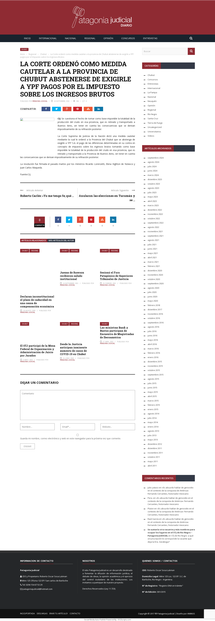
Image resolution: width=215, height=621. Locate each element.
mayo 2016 (153, 339)
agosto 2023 (153, 188)
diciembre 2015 (155, 361)
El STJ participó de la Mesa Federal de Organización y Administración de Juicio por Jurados (37, 350)
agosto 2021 (153, 240)
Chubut (24, 49)
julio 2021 (152, 244)
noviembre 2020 (155, 274)
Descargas (42, 613)
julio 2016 (152, 331)
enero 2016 (153, 357)
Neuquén (152, 101)
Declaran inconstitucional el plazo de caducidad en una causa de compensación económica (37, 301)
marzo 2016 (153, 348)
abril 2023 (152, 201)
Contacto (75, 613)
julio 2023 (152, 192)
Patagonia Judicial (39, 101)
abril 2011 (152, 465)
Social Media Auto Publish (95, 619)
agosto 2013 (153, 431)
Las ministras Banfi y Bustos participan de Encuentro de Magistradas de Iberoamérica (117, 332)
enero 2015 (153, 409)
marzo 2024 (153, 175)
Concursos (128, 38)
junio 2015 (152, 387)
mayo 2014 (153, 422)
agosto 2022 (153, 227)
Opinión (108, 38)
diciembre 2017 (155, 309)
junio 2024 (152, 170)
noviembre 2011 (155, 452)
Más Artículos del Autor (61, 240)
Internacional (48, 38)
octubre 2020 (154, 279)
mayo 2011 (153, 461)
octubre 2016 (154, 318)
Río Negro (152, 114)
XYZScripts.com (124, 619)
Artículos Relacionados (33, 240)
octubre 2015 (154, 370)
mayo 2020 (153, 300)
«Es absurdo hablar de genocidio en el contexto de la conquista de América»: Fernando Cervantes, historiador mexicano (170, 490)
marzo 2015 (153, 400)
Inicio (27, 38)
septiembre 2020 (156, 283)
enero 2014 (153, 426)
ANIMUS (191, 613)
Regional (89, 38)
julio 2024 (152, 166)
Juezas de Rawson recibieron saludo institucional (72, 276)
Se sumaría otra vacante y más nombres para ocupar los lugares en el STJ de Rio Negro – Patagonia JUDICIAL (171, 532)
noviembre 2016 (155, 313)
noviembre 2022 (155, 214)
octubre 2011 (154, 457)
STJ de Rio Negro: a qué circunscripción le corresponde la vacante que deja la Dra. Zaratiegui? (170, 538)
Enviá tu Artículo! (58, 613)
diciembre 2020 (155, 270)
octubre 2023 (154, 183)
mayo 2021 (153, 253)
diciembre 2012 (155, 444)
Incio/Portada (27, 613)
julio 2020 (152, 292)
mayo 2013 (153, 439)
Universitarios (154, 131)
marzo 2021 (153, 261)
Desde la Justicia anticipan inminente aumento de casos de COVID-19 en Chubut (73, 349)
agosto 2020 (153, 287)
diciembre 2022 (155, 209)
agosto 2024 (153, 162)
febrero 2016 (154, 352)
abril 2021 (152, 257)
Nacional (70, 38)
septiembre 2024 (156, 157)
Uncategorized (155, 127)
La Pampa (152, 92)
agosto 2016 (153, 326)
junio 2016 (152, 335)
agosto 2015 (153, 378)
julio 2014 (152, 418)
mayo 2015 (153, 392)
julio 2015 (152, 383)
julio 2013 (152, 435)
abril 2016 (152, 344)
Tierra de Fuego (155, 122)
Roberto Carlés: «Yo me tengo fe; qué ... (47, 196)
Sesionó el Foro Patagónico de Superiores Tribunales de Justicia (116, 276)
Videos (151, 135)
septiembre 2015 (156, 374)
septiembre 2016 (156, 322)
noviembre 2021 (155, 231)
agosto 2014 (153, 413)
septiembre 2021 (156, 235)
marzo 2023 (153, 205)
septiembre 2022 (156, 222)
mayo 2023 (153, 196)
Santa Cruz (153, 118)
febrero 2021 (154, 266)
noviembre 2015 (155, 366)
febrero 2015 (154, 404)
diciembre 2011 (155, 448)
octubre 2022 (154, 218)
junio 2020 (152, 296)
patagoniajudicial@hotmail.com (37, 589)
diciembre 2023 (155, 179)
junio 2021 (152, 248)
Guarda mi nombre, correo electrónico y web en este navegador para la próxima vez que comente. (70, 438)
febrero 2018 (154, 305)
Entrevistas (150, 38)
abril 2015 (152, 396)
